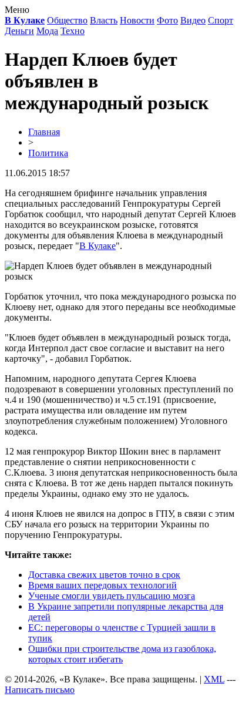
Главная (44, 132)
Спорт (220, 20)
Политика (48, 153)
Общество (67, 20)
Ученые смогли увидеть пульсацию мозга (111, 596)
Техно (72, 31)
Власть (103, 20)
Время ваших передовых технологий (102, 585)
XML (214, 679)
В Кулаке (97, 246)
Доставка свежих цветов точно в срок (104, 575)
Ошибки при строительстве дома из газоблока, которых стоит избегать (122, 654)
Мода (47, 31)
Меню (17, 10)
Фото (167, 20)
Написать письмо (40, 690)
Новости (137, 20)
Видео (193, 20)
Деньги (19, 31)
